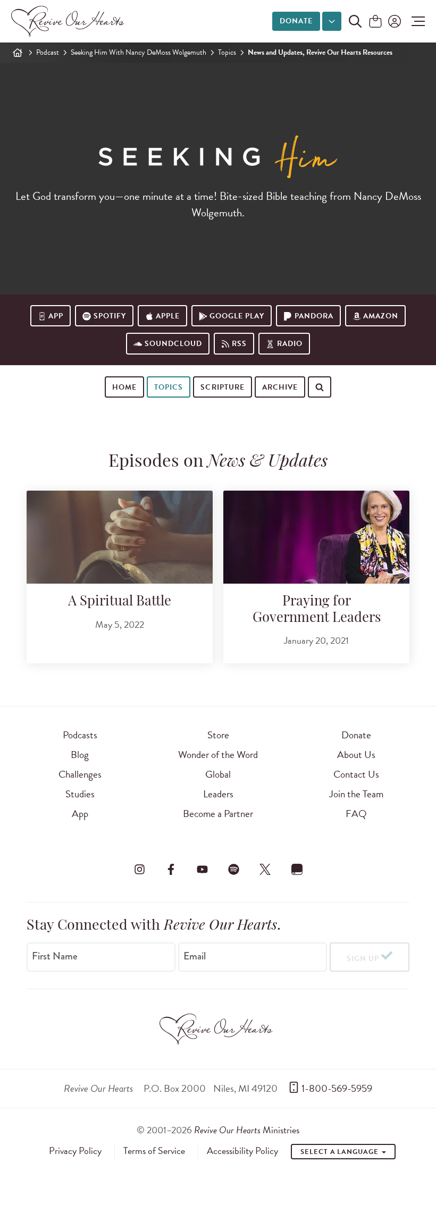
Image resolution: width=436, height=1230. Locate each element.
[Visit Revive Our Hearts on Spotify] (234, 869)
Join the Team (356, 794)
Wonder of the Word (218, 754)
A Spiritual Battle (119, 602)
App (55, 316)
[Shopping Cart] (375, 22)
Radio (290, 343)
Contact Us (356, 774)
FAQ (356, 813)
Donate (296, 21)
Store (218, 735)
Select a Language (340, 1152)
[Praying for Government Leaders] (316, 537)
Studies (80, 794)
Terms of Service (154, 1151)
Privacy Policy (75, 1151)
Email (194, 956)
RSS (239, 343)
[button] (415, 21)
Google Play (236, 316)
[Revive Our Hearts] (69, 21)
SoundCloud (173, 343)
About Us (356, 754)
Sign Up (363, 958)
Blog (80, 754)
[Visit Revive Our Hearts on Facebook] (170, 869)
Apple (168, 316)
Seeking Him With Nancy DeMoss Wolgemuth (138, 52)
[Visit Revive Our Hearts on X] (265, 869)
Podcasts (80, 735)
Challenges (80, 774)
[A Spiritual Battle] (120, 537)
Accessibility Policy (242, 1151)
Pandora (314, 316)
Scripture (222, 387)
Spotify (110, 316)
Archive (280, 387)
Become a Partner (218, 813)
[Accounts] (393, 21)
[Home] (17, 52)
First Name (55, 956)
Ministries (246, 1130)
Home (124, 387)
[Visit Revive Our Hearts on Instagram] (139, 869)
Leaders (218, 794)
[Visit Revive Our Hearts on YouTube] (202, 869)
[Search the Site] (355, 21)
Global (218, 774)
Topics (227, 52)
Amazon (380, 316)
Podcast (47, 52)
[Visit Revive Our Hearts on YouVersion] (296, 869)
